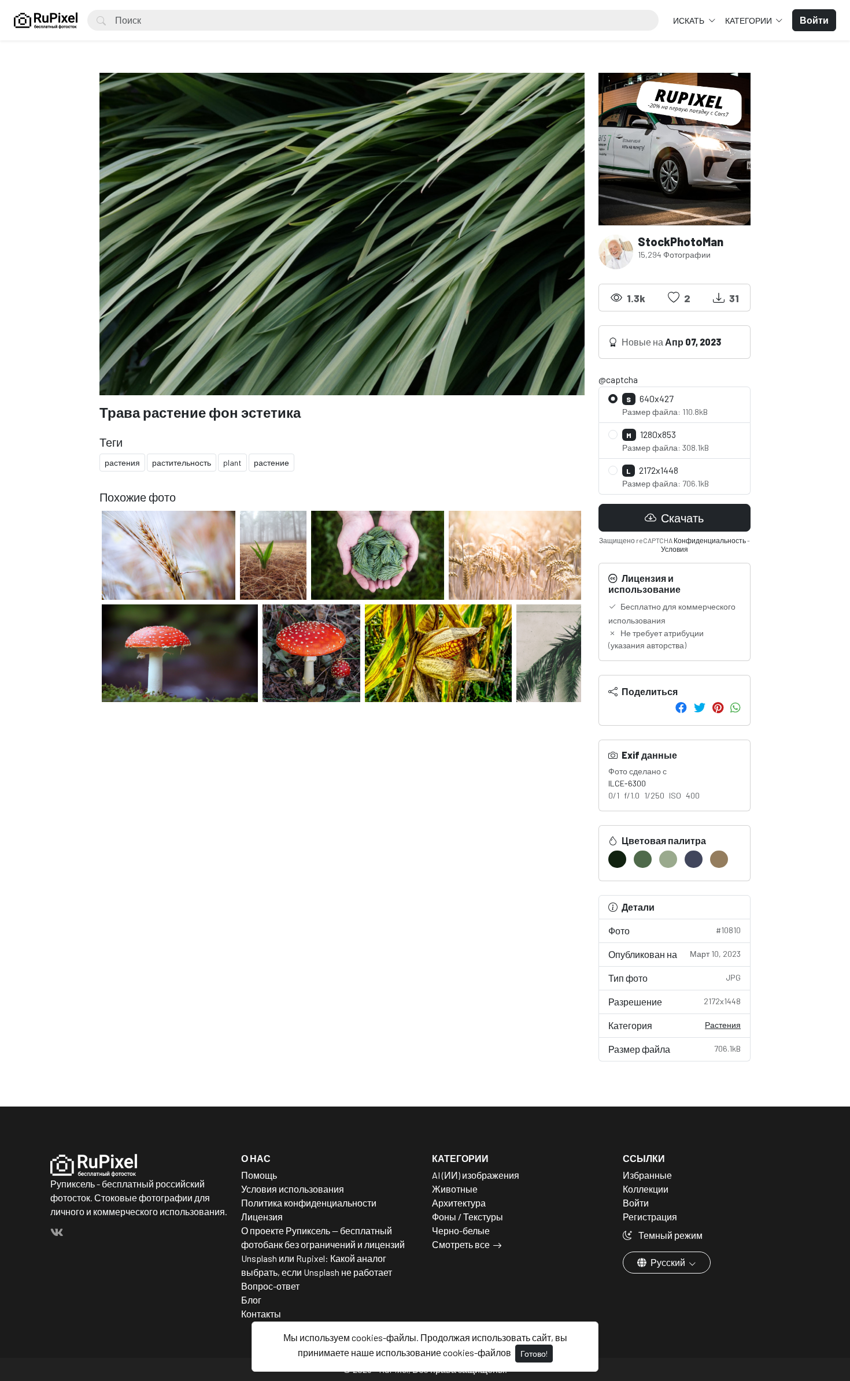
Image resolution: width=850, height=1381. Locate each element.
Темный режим (670, 1235)
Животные (455, 1188)
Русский (668, 1262)
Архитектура (459, 1202)
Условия (674, 549)
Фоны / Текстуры (467, 1216)
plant (232, 462)
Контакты (261, 1313)
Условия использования (292, 1188)
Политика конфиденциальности (308, 1202)
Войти (636, 1202)
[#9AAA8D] (668, 859)
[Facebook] (681, 707)
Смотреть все (461, 1244)
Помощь (259, 1175)
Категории (749, 20)
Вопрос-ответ (270, 1285)
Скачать (681, 518)
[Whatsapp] (735, 707)
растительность (181, 462)
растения (122, 462)
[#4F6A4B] (643, 859)
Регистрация (650, 1216)
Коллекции (645, 1188)
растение (271, 462)
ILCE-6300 (627, 783)
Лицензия (262, 1216)
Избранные (647, 1175)
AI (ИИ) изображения (475, 1175)
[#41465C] (694, 859)
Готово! (534, 1353)
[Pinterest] (717, 707)
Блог (251, 1299)
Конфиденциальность (710, 540)
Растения (723, 1025)
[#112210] (617, 859)
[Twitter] (699, 707)
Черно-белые (461, 1230)
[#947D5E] (719, 859)
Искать (689, 20)
